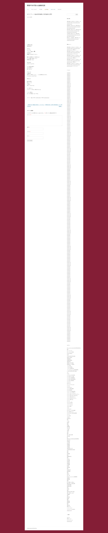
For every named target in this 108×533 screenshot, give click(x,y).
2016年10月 (69, 232)
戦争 (67, 452)
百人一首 (68, 475)
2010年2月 (68, 341)
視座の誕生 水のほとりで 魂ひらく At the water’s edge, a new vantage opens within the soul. (74, 23)
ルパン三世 (69, 415)
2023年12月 (69, 116)
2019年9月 (68, 185)
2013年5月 (68, 288)
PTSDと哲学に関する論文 (71, 356)
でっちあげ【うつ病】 (70, 376)
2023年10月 (69, 118)
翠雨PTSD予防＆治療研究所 (36, 5)
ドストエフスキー (70, 403)
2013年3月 (68, 291)
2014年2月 (68, 276)
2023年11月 (69, 117)
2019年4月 (68, 192)
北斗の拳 (68, 427)
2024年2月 (68, 113)
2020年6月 (68, 173)
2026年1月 (68, 82)
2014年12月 (69, 262)
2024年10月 (69, 102)
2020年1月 (68, 179)
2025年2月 (68, 97)
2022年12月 (69, 132)
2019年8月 (68, 186)
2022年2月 (68, 146)
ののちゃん (69, 383)
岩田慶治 (68, 444)
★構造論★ (69, 358)
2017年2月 (68, 227)
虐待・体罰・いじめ (70, 492)
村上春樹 (68, 460)
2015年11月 (69, 247)
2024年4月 (68, 110)
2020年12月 (69, 165)
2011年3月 (68, 323)
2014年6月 (68, 270)
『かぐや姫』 (69, 365)
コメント (29, 114)
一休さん (68, 417)
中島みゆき (69, 418)
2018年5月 (68, 207)
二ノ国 (68, 421)
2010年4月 (68, 338)
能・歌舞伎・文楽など (70, 482)
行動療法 (68, 494)
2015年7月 (68, 253)
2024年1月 (68, 114)
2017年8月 (68, 219)
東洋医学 (68, 461)
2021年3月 (68, 160)
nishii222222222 (46, 97)
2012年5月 (68, 304)
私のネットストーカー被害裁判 (72, 476)
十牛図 (68, 429)
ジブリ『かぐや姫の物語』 (71, 391)
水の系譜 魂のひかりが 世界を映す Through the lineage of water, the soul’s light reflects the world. (73, 35)
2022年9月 (68, 136)
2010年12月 (69, 327)
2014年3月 (68, 274)
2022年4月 (68, 143)
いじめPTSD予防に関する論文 (72, 371)
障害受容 (68, 502)
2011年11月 (69, 312)
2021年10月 (69, 151)
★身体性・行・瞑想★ (70, 364)
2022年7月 (68, 139)
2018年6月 (68, 205)
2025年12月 (69, 83)
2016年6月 (68, 238)
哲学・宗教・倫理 (70, 434)
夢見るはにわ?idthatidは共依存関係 (73, 438)
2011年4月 (68, 322)
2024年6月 (68, 108)
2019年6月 (68, 189)
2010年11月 (69, 328)
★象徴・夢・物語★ (70, 362)
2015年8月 (68, 251)
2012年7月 (68, 301)
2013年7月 (68, 285)
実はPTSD (68, 440)
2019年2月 (68, 194)
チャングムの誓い (70, 402)
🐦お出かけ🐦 (53, 9)
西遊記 (68, 498)
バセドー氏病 (69, 406)
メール (28, 131)
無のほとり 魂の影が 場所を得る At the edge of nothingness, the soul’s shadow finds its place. (73, 39)
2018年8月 (68, 202)
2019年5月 (68, 190)
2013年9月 (68, 282)
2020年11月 (69, 166)
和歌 (67, 433)
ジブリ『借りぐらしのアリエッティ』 (73, 394)
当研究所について (70, 448)
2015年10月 (69, 249)
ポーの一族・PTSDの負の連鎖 (72, 413)
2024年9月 (68, 104)
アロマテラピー (69, 387)
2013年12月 (69, 278)
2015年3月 (68, 258)
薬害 (67, 490)
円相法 (68, 425)
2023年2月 (68, 129)
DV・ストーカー (69, 350)
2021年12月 (69, 148)
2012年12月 (69, 295)
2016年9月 (68, 234)
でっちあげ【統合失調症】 (71, 379)
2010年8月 (68, 333)
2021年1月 (68, 163)
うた (67, 372)
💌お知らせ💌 (69, 510)
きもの (68, 373)
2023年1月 (68, 131)
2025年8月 (68, 89)
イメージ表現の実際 (70, 388)
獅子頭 (68, 473)
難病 (67, 503)
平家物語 (68, 446)
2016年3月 (68, 242)
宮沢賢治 (68, 441)
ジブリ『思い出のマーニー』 (71, 398)
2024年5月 (68, 109)
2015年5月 (68, 255)
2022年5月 (68, 141)
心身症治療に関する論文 (71, 449)
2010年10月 (69, 330)
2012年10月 (69, 297)
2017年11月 (69, 215)
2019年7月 (68, 188)
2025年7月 (68, 90)
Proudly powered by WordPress (32, 528)
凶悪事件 (68, 426)
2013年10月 (69, 281)
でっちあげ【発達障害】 (71, 377)
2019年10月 (69, 183)
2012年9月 (68, 299)
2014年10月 (69, 265)
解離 (67, 499)
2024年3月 (68, 112)
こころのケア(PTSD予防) (71, 375)
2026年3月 (68, 79)
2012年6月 (68, 303)
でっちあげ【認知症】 (70, 380)
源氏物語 (68, 467)
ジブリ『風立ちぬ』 (70, 399)
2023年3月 (68, 128)
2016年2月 (68, 243)
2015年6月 (68, 254)
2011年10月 (69, 314)
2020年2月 (68, 178)
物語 (67, 472)
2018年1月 (68, 212)
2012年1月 (68, 310)
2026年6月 (68, 75)
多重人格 (68, 436)
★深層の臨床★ (69, 360)
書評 (67, 457)
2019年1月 (68, 196)
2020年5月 (68, 174)
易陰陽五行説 (69, 456)
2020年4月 (68, 175)
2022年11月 (69, 133)
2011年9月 (68, 315)
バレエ (68, 407)
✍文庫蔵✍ (46, 9)
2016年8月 (68, 235)
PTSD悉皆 (40, 9)
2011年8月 (68, 316)
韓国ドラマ (69, 506)
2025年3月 (68, 95)
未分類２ (68, 459)
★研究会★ (69, 361)
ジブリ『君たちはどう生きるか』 (72, 395)
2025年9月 (68, 87)
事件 (67, 419)
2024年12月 (69, 99)
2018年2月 (68, 211)
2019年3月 (68, 193)
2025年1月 (68, 98)
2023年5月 (68, 125)
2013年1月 (68, 293)
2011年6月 (68, 319)
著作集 (68, 488)
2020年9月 (68, 169)
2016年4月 (68, 240)
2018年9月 (68, 201)
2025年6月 (68, 91)
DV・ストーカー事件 (70, 352)
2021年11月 (69, 150)
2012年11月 (69, 296)
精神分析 (68, 479)
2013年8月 (68, 284)
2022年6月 (68, 140)
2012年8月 (68, 300)
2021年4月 (68, 159)
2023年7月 (68, 122)
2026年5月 (68, 76)
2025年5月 (68, 93)
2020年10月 (69, 167)
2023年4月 (68, 127)
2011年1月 (68, 326)
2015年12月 (69, 246)
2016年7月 (68, 236)
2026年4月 (68, 78)
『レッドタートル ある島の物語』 (73, 369)
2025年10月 (69, 86)
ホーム (28, 9)
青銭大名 (68, 505)
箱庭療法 (68, 478)
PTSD (68, 354)
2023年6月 (68, 124)
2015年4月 (68, 257)
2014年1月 (68, 277)
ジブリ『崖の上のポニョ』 (71, 396)
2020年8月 (68, 170)
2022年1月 (68, 147)
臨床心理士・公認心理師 (71, 483)
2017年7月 (68, 220)
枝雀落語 (68, 463)
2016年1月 (68, 244)
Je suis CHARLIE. (69, 353)
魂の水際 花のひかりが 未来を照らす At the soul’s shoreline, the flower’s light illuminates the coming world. (74, 31)
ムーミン (68, 414)
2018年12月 (69, 197)
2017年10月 (69, 216)
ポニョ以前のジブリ (70, 411)
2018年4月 (68, 208)
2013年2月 (68, 292)
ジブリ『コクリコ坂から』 (71, 392)
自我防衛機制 (69, 484)
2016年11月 (69, 231)
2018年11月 (69, 198)
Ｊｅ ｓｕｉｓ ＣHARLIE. (71, 509)
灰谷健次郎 (69, 469)
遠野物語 (68, 501)
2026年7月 (68, 74)
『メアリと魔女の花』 (70, 368)
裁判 (67, 495)
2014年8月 (68, 268)
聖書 (67, 480)
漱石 (67, 468)
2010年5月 (68, 337)
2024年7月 (68, 106)
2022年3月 (68, 144)
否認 (67, 431)
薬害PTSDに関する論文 (71, 491)
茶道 (67, 487)
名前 (28, 127)
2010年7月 (68, 334)
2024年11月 (69, 101)
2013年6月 (68, 286)
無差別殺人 (69, 471)
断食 (67, 455)
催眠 (31, 97)
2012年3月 (68, 307)
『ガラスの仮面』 (70, 366)
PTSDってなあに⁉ (34, 9)
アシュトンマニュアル (70, 384)
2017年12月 (69, 213)
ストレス (68, 400)
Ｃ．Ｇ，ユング (69, 507)
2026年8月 (68, 72)
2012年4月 (68, 305)
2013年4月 (68, 289)
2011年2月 (68, 324)
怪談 (67, 450)
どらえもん (69, 381)
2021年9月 (68, 152)
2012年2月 (68, 308)
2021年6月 (68, 156)
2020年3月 (68, 177)
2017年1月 (68, 228)
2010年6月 (68, 335)
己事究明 (68, 445)
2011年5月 (68, 320)
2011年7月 (68, 318)
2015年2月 (68, 259)
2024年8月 (68, 105)
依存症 (68, 422)
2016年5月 (68, 239)
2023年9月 (68, 120)
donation (59, 9)
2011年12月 (69, 311)
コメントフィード (70, 520)
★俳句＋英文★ (69, 357)
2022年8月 (68, 137)
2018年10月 (69, 200)
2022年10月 (69, 135)
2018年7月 (68, 204)
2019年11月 (69, 182)
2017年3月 (68, 225)
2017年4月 (68, 224)
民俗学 (68, 465)
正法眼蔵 (68, 464)
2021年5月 (68, 158)
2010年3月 (68, 339)
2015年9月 (68, 250)
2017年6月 (68, 221)
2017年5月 (68, 223)
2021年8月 (68, 154)
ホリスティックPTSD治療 (71, 410)
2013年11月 (69, 280)
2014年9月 (68, 266)
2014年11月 (69, 263)
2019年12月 (69, 181)
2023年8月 (68, 121)
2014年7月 (68, 269)
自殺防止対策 (69, 486)
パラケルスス (69, 408)
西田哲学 (68, 497)
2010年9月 (68, 331)
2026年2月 (68, 80)
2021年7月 (68, 155)
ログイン (68, 517)
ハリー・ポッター (70, 404)
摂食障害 (68, 453)
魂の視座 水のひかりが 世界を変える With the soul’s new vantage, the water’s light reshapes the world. (74, 27)
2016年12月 (69, 230)
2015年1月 (68, 261)
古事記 (68, 430)
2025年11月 (69, 85)
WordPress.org (69, 521)
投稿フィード (69, 518)
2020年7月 (68, 171)
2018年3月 (68, 209)
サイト (28, 135)
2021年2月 (68, 162)
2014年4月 (68, 273)
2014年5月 (68, 272)
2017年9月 (68, 217)
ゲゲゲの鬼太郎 (69, 389)
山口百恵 (68, 442)
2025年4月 (68, 94)
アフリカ (68, 385)
